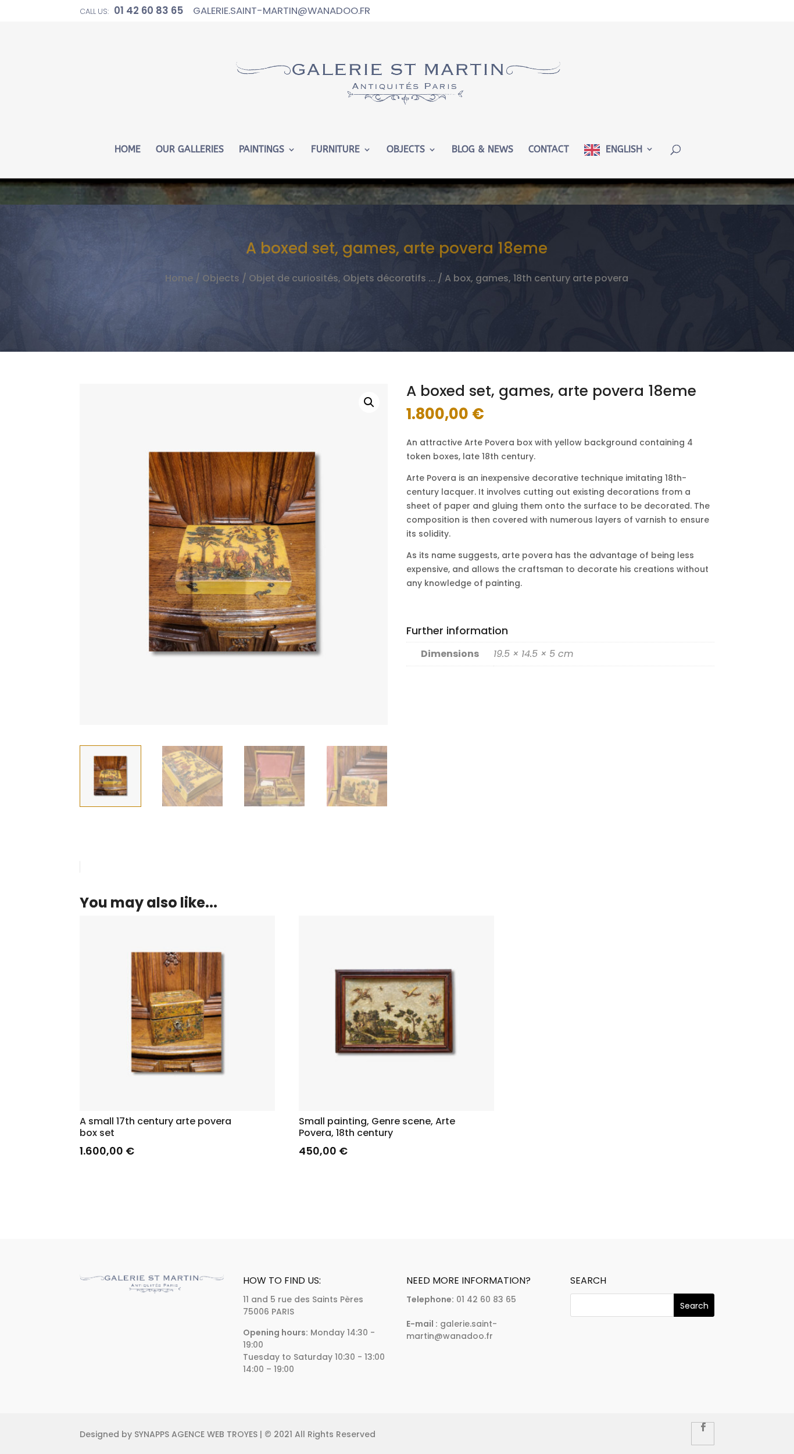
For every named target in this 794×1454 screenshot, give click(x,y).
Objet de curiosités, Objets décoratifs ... (342, 278)
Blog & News (482, 150)
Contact (548, 150)
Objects (406, 150)
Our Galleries (190, 150)
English (624, 149)
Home (128, 150)
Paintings (261, 150)
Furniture (335, 150)
